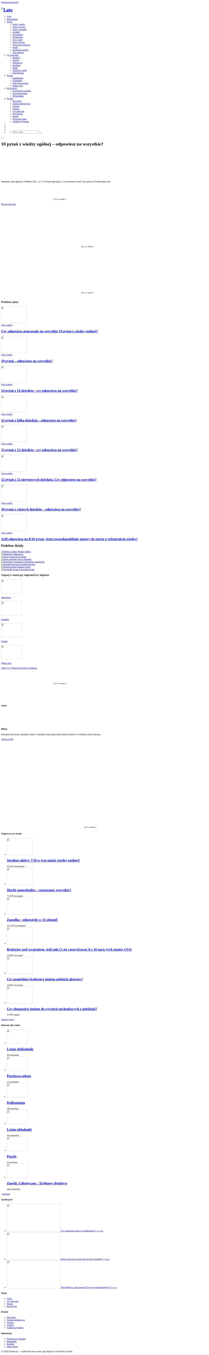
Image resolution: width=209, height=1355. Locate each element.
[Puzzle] (17, 1150)
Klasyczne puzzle (20, 83)
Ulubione (6, 1194)
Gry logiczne (12, 55)
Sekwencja (17, 63)
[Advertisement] (104, 191)
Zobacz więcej (7, 1019)
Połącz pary (18, 86)
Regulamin (12, 1341)
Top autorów (18, 52)
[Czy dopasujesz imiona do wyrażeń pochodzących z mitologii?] (19, 1003)
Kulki (15, 68)
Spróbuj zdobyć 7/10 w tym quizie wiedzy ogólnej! (43, 860)
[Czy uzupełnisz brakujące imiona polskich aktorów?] (19, 973)
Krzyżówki (12, 88)
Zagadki (16, 32)
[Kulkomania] (17, 1096)
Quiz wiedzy (7, 325)
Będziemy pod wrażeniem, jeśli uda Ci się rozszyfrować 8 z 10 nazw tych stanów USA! (69, 949)
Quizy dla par (19, 42)
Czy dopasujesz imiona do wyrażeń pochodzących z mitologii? (52, 1009)
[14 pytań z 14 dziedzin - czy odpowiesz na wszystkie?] (14, 382)
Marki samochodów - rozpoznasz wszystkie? (39, 890)
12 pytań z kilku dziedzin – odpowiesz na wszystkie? (39, 420)
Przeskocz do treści (9, 2)
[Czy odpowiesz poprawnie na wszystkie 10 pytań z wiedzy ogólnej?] (14, 322)
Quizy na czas (19, 27)
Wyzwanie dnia (19, 119)
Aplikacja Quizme (21, 121)
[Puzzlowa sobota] (17, 1070)
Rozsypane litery (20, 93)
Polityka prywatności (16, 1339)
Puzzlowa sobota (19, 1076)
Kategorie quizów (21, 50)
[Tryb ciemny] (2, 137)
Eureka (16, 60)
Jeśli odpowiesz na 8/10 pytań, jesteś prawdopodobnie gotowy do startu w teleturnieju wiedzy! (69, 539)
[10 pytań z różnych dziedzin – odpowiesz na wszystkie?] (14, 500)
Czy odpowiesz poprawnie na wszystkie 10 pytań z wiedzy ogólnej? (49, 331)
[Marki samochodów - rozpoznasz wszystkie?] (19, 884)
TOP (9, 16)
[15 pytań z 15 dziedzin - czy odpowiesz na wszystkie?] (14, 441)
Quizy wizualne (20, 29)
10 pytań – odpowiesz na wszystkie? (27, 361)
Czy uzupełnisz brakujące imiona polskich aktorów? (45, 979)
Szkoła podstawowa (22, 103)
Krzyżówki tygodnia (22, 91)
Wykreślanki (18, 96)
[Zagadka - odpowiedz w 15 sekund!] (19, 913)
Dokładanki (18, 78)
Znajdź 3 (16, 57)
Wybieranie (18, 37)
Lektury (16, 109)
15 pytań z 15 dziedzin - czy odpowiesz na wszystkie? (39, 450)
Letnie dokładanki (20, 1049)
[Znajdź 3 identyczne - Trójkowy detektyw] (17, 1177)
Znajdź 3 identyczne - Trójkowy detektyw (37, 1183)
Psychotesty (18, 34)
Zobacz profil (7, 739)
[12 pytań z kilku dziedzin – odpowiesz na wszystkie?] (14, 411)
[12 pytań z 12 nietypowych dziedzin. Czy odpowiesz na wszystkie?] (14, 471)
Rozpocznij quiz (8, 204)
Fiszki (15, 47)
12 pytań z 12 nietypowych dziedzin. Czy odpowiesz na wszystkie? (49, 479)
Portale (10, 98)
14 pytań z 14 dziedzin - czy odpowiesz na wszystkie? (39, 390)
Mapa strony (12, 1346)
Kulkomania (16, 1102)
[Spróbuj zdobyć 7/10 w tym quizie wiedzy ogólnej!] (19, 854)
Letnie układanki (19, 1129)
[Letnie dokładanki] (17, 1043)
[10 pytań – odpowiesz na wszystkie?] (14, 352)
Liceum (16, 106)
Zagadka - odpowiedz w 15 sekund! (32, 920)
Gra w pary (18, 40)
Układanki (17, 80)
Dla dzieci (17, 101)
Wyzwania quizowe (21, 45)
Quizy (9, 22)
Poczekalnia (12, 19)
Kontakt (10, 1344)
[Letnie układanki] (17, 1123)
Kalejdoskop (18, 73)
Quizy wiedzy (19, 24)
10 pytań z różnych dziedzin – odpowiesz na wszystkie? (41, 509)
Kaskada (16, 65)
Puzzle (10, 75)
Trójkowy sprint (20, 70)
